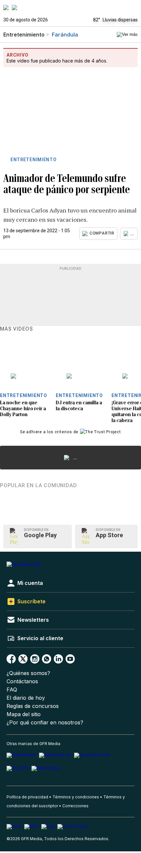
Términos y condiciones (75, 796)
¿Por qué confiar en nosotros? (45, 722)
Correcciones (75, 805)
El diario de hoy (26, 698)
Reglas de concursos (33, 706)
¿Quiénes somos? (28, 673)
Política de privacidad (27, 796)
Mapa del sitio (24, 714)
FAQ (12, 690)
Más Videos (16, 329)
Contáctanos (22, 681)
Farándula (65, 34)
